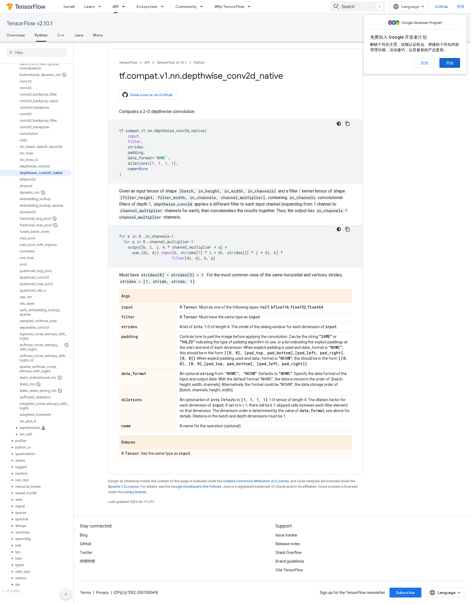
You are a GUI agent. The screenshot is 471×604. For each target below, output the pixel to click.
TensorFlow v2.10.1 (30, 23)
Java (78, 35)
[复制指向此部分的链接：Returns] (140, 442)
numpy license (134, 492)
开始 (450, 62)
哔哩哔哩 (87, 561)
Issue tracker (287, 535)
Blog (83, 535)
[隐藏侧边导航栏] (65, 594)
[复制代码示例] (347, 123)
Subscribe (405, 592)
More (98, 35)
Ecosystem (147, 6)
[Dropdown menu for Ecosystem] (163, 6)
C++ (61, 35)
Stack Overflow (289, 552)
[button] (35, 428)
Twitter (86, 552)
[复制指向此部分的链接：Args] (135, 296)
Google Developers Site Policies (196, 486)
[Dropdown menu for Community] (203, 6)
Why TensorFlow (229, 6)
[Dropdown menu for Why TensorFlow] (250, 6)
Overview (16, 35)
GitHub (441, 6)
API (116, 6)
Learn (89, 6)
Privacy (102, 592)
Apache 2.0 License (123, 486)
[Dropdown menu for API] (125, 6)
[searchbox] (37, 52)
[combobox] (358, 6)
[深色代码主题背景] (338, 123)
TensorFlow (128, 62)
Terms (85, 592)
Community (186, 6)
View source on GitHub (151, 94)
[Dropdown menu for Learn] (101, 6)
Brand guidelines (290, 561)
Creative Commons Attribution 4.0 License (256, 481)
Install (69, 6)
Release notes (288, 544)
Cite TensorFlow (289, 570)
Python (41, 35)
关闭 (424, 63)
